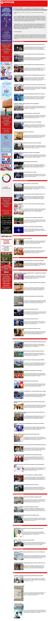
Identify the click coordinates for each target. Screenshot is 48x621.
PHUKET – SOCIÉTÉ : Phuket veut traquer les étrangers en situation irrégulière (27, 113)
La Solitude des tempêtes (18, 603)
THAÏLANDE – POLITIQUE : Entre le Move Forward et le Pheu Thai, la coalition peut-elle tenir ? (29, 44)
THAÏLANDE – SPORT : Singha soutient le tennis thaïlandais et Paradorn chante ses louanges (29, 93)
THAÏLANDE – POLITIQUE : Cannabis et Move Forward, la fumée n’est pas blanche (27, 142)
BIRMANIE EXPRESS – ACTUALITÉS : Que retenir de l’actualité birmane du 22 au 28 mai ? (28, 528)
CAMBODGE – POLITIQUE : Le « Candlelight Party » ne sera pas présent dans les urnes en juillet (30, 391)
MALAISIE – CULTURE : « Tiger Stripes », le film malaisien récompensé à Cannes (27, 328)
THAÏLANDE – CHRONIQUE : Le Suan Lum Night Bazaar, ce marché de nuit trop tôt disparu (29, 260)
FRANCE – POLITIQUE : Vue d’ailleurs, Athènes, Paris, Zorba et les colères (26, 183)
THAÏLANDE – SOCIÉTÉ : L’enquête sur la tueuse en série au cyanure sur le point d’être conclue (29, 84)
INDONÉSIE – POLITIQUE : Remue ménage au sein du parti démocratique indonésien (28, 454)
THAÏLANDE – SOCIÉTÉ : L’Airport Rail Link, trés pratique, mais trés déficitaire (27, 152)
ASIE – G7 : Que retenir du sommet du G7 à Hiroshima (23, 238)
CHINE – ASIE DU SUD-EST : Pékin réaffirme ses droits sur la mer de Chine (26, 484)
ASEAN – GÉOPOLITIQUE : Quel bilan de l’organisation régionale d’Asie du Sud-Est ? (28, 247)
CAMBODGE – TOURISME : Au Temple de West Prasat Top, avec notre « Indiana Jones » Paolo (29, 562)
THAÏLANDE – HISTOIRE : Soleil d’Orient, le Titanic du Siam (24, 131)
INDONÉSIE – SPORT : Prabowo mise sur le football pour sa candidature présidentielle (28, 474)
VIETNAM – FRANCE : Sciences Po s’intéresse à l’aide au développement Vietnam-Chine (28, 217)
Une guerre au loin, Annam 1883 (19, 585)
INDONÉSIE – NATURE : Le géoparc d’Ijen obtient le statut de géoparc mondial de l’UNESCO (29, 359)
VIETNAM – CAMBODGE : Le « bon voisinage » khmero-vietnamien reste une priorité (28, 370)
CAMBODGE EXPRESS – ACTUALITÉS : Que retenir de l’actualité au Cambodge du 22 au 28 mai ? (30, 341)
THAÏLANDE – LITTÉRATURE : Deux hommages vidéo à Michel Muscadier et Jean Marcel (28, 575)
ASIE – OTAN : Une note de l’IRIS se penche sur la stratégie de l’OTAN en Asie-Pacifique (28, 226)
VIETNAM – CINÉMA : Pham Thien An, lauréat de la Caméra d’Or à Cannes (26, 318)
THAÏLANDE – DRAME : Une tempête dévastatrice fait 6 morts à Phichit (25, 161)
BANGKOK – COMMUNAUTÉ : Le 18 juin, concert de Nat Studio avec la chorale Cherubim (28, 296)
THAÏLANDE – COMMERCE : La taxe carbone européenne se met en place (26, 506)
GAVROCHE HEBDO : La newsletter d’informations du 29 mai (28, 8)
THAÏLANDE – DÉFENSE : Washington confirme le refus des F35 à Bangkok (26, 103)
